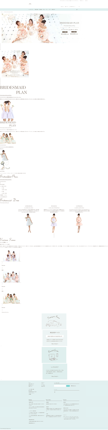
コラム (47, 9)
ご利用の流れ (36, 9)
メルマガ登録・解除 (31, 390)
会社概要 (30, 395)
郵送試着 (40, 9)
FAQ (44, 9)
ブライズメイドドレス (3, 181)
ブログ (50, 9)
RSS (29, 391)
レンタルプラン (31, 9)
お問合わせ (53, 9)
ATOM (31, 391)
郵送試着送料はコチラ (31, 424)
